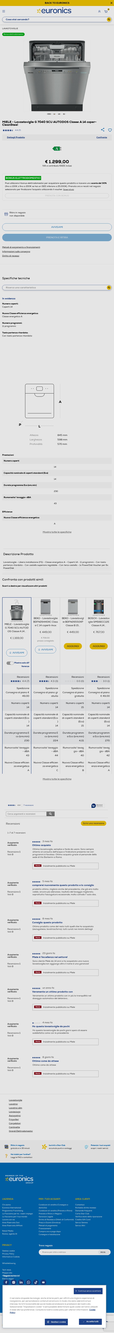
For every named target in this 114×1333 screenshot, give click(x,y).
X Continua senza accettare (88, 1291)
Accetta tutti (92, 1321)
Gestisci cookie (58, 1322)
